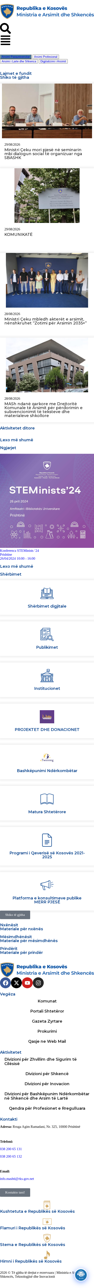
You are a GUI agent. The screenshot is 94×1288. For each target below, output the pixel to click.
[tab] (15, 56)
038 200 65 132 (11, 1156)
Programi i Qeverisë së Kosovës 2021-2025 (47, 855)
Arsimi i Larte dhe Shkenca (19, 61)
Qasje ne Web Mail (47, 1041)
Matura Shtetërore (47, 812)
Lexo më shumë (16, 440)
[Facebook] (5, 982)
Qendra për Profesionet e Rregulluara (47, 1108)
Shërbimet (10, 574)
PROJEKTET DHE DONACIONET (47, 729)
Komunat (47, 1001)
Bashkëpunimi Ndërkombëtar (47, 770)
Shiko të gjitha (14, 77)
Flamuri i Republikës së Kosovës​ (32, 1228)
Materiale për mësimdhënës (29, 940)
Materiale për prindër (21, 952)
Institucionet (47, 688)
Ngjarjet (8, 447)
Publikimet (47, 647)
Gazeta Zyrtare (47, 1021)
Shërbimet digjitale (47, 606)
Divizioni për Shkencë (47, 1073)
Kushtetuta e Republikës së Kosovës (37, 1211)
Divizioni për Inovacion (47, 1083)
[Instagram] (38, 982)
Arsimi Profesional (45, 56)
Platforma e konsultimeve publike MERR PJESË (47, 900)
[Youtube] (27, 982)
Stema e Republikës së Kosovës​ (32, 1244)
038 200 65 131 (11, 1149)
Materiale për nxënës (21, 929)
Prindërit (8, 948)
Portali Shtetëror (47, 1011)
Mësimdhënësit (16, 936)
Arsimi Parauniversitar (16, 56)
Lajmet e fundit (16, 73)
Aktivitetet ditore (17, 428)
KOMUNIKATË (18, 234)
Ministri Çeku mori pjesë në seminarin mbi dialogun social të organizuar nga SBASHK (43, 153)
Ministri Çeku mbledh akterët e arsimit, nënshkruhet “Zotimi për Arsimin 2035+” (45, 321)
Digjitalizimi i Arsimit (53, 61)
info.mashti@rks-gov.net (17, 1179)
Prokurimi (47, 1031)
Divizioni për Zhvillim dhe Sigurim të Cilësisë (40, 1061)
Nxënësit (9, 925)
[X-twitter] (16, 982)
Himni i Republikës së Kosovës (31, 1261)
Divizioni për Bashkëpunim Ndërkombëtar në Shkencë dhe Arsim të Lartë (46, 1096)
